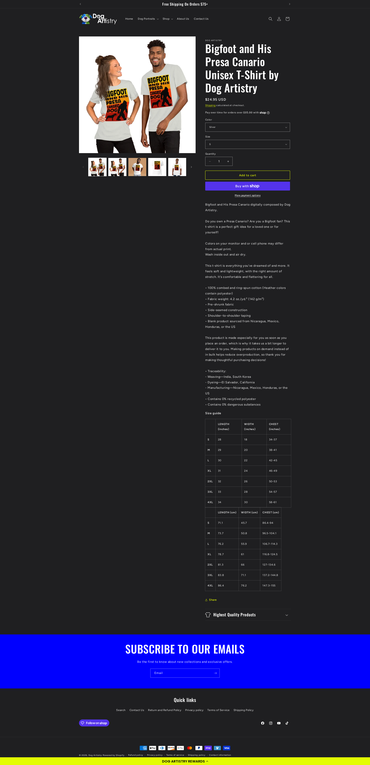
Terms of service (175, 755)
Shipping (210, 105)
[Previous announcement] (80, 4)
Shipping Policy (244, 710)
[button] (185, 761)
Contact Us (137, 710)
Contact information (220, 755)
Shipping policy (196, 755)
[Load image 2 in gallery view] (117, 167)
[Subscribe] (215, 673)
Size (207, 136)
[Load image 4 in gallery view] (157, 167)
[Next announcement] (289, 4)
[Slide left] (83, 167)
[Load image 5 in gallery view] (177, 167)
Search (121, 710)
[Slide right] (191, 167)
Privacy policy (194, 710)
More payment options (248, 195)
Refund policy (135, 755)
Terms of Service (218, 710)
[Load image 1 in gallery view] (97, 167)
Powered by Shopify (113, 755)
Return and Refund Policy (164, 710)
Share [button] (213, 599)
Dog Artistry (95, 755)
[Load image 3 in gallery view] (137, 167)
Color (208, 119)
